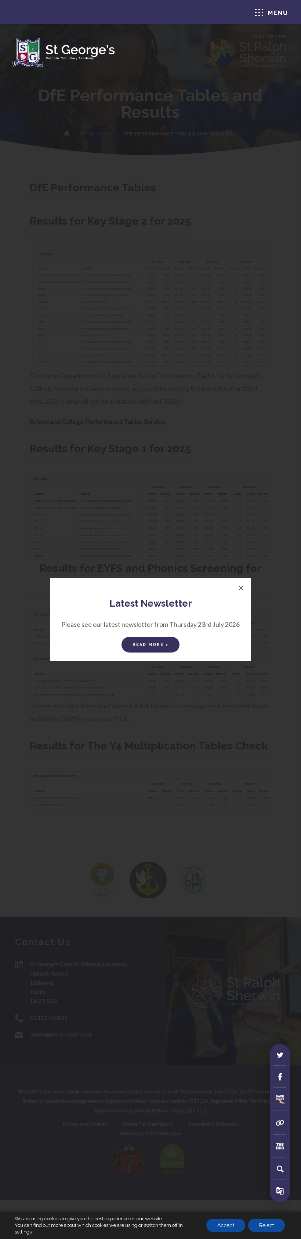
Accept (225, 1225)
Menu (278, 13)
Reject (266, 1225)
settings (23, 1232)
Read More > (150, 644)
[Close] (241, 588)
